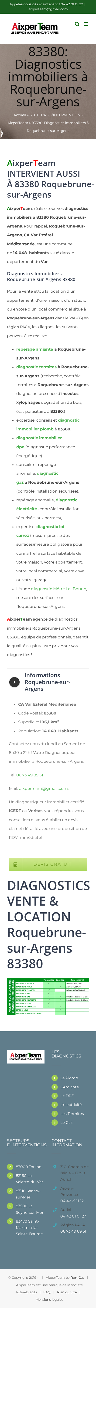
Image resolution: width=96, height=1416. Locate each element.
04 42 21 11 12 (72, 1201)
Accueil (20, 115)
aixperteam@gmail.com (48, 9)
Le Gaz (66, 1122)
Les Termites (72, 1114)
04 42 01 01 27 (73, 1216)
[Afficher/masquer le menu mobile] (86, 24)
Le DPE (67, 1096)
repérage (34, 349)
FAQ (47, 1292)
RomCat (77, 1277)
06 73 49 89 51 (29, 775)
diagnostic (36, 367)
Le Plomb (69, 1078)
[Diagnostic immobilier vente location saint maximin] (48, 979)
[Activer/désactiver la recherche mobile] (77, 24)
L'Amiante (69, 1087)
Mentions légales (49, 1299)
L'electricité (71, 1104)
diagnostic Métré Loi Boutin (58, 588)
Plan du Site (67, 1292)
